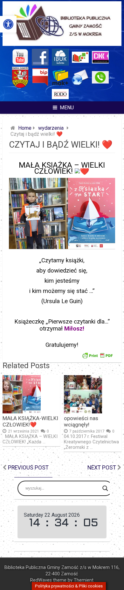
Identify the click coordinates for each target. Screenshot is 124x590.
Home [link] (24, 128)
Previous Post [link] (28, 467)
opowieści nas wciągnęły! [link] (81, 421)
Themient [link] (83, 580)
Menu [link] (67, 108)
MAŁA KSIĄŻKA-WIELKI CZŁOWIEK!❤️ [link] (30, 421)
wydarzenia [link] (51, 128)
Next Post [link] (101, 467)
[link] (8, 24)
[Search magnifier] (105, 488)
